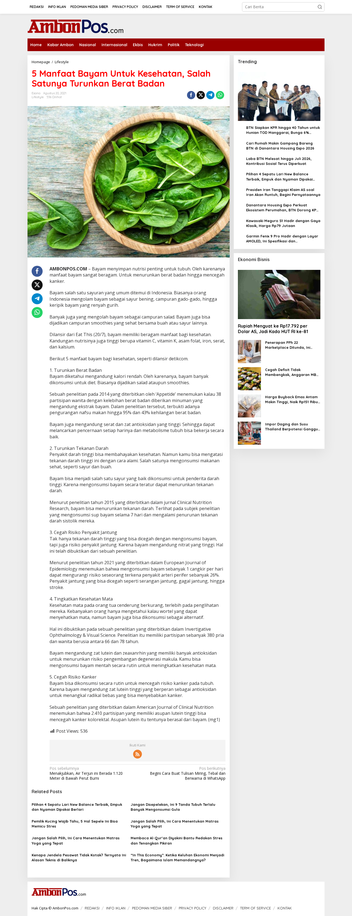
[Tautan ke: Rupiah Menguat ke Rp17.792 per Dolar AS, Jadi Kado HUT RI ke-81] (279, 294)
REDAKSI (92, 908)
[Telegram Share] (210, 95)
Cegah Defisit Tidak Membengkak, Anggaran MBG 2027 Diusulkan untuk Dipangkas (292, 372)
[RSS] (137, 754)
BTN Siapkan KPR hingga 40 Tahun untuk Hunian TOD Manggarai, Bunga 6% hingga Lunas (283, 130)
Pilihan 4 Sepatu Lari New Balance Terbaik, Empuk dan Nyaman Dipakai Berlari (77, 807)
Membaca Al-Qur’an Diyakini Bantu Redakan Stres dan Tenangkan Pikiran (176, 840)
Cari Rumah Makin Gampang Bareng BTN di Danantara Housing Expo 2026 (280, 145)
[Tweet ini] (201, 95)
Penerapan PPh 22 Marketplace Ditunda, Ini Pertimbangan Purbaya (287, 345)
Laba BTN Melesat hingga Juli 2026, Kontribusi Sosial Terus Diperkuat (279, 161)
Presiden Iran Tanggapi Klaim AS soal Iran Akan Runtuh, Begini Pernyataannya (283, 192)
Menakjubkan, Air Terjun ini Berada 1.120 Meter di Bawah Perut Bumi (86, 773)
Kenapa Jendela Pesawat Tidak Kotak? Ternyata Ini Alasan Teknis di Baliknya (79, 857)
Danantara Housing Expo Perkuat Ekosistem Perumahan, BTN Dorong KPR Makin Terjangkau (282, 207)
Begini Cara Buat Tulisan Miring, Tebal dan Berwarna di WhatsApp (187, 773)
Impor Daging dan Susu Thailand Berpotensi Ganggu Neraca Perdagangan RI (291, 426)
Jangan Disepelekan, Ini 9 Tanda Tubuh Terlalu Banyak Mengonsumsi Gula (173, 807)
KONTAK (284, 908)
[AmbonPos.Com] (76, 25)
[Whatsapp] (220, 95)
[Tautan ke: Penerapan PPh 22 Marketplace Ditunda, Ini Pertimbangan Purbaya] (249, 351)
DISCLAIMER (223, 908)
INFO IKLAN (115, 908)
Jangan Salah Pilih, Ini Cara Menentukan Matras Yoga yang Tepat (175, 823)
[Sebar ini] (191, 95)
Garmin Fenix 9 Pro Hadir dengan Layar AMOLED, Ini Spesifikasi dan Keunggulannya (282, 238)
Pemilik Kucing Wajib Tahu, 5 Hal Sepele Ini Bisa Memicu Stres (75, 823)
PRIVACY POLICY (192, 908)
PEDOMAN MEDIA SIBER (152, 908)
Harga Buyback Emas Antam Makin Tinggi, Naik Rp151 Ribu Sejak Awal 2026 (291, 399)
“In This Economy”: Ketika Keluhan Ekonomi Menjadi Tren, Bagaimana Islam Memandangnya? (177, 857)
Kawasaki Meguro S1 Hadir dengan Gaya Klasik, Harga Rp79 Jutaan (283, 223)
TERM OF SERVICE (255, 908)
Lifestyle (38, 97)
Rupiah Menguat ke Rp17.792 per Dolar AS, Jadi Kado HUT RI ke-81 (273, 328)
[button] (319, 7)
